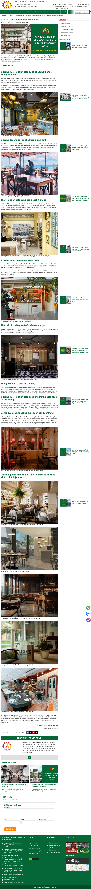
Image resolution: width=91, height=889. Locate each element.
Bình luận (7, 807)
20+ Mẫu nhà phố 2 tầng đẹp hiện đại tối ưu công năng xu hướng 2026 (80, 147)
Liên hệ (71, 12)
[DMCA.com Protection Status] (34, 860)
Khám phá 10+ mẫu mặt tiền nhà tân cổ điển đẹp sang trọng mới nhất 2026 (80, 401)
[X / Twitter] (29, 757)
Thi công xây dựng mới (24, 12)
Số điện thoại (42, 819)
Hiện (12, 65)
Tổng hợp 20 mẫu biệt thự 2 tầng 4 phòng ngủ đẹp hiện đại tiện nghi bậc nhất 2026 (80, 350)
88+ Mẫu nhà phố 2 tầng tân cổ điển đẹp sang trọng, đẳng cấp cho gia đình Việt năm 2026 (80, 97)
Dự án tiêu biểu (54, 12)
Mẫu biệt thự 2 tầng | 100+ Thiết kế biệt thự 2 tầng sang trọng (80, 299)
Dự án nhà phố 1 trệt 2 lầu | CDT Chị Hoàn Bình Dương (79, 46)
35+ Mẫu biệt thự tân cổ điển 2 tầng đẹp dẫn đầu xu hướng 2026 (80, 451)
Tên (5, 819)
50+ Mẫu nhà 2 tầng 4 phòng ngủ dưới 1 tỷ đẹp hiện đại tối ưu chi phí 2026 (80, 249)
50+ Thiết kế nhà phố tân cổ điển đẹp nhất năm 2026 (80, 502)
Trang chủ (4, 12)
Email (22, 819)
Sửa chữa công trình (41, 12)
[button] (27, 732)
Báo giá (12, 12)
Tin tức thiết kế (19, 16)
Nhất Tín (3, 718)
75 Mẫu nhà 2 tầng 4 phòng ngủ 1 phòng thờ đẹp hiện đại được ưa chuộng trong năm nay (80, 198)
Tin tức (64, 12)
